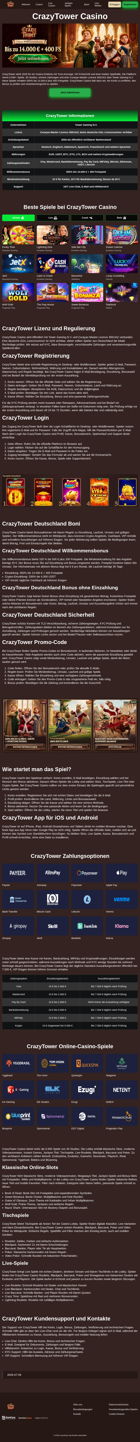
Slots (119, 218)
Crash (85, 218)
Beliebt (16, 218)
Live (50, 218)
